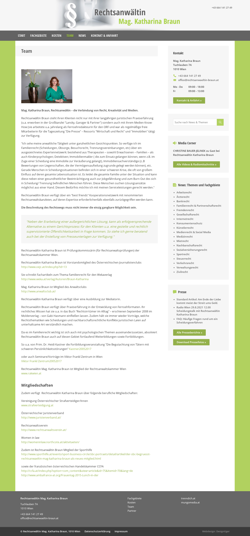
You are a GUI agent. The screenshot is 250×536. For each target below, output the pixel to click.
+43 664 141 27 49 (222, 7)
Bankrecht (183, 201)
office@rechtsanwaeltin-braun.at (198, 80)
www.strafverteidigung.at (37, 405)
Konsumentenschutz (189, 223)
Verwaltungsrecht (187, 267)
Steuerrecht (184, 258)
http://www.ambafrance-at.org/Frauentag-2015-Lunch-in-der (59, 475)
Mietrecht (183, 241)
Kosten (56, 35)
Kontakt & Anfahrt (104, 35)
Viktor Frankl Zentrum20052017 (41, 361)
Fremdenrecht (185, 210)
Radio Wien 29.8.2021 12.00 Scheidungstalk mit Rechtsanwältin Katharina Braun (198, 311)
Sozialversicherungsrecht (192, 249)
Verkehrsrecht (185, 263)
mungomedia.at (190, 502)
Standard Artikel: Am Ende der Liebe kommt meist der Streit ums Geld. (199, 301)
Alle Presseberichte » (189, 332)
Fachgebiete (38, 35)
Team (69, 35)
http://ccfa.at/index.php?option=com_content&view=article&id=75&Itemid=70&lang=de (77, 471)
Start (21, 35)
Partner (132, 510)
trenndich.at (188, 498)
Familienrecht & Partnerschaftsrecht (199, 205)
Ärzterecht (183, 196)
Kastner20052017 (80, 349)
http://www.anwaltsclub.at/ (38, 291)
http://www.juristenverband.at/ (41, 417)
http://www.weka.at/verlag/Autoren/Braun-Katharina (55, 279)
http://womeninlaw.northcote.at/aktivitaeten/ (50, 442)
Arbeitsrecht (184, 192)
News (82, 35)
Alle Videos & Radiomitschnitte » (196, 164)
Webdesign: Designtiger (216, 531)
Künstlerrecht (185, 227)
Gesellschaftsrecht (188, 214)
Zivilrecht (182, 272)
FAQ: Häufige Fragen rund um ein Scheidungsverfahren (197, 320)
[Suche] (220, 122)
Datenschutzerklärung (97, 531)
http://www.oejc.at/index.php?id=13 (44, 267)
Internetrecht (185, 219)
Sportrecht (183, 254)
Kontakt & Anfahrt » (189, 100)
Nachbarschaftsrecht (189, 245)
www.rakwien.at (31, 373)
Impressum (121, 531)
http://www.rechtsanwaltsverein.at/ (43, 430)
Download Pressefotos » (191, 342)
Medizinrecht (185, 236)
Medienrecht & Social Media (194, 232)
